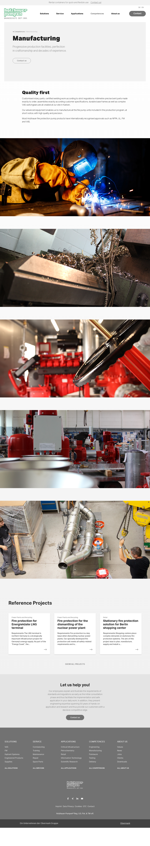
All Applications (68, 768)
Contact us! (96, 3)
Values (120, 747)
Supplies (8, 762)
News (119, 751)
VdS (6, 747)
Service (60, 14)
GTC (84, 806)
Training (36, 751)
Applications (77, 14)
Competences (97, 14)
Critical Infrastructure (70, 747)
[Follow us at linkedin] (77, 798)
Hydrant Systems (12, 754)
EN (143, 7)
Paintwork (93, 754)
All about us (123, 768)
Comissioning (39, 747)
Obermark (125, 823)
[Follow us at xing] (72, 798)
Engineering (94, 747)
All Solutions (11, 768)
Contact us (21, 61)
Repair (35, 758)
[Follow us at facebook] (68, 798)
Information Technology (71, 758)
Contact (137, 14)
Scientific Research (69, 762)
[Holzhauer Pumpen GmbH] (75, 177)
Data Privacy (68, 806)
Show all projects (75, 664)
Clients (120, 758)
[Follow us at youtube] (82, 798)
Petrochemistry (67, 751)
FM (6, 751)
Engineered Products (14, 758)
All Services (38, 768)
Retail (63, 754)
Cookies (78, 806)
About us (115, 14)
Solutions (44, 14)
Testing (92, 758)
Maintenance (38, 754)
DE (139, 7)
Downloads (122, 762)
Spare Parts (38, 762)
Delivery (92, 762)
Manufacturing (95, 751)
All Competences (97, 768)
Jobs (119, 754)
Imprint (59, 806)
